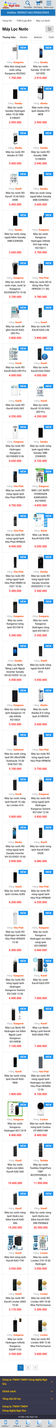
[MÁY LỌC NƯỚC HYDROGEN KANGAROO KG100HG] (41, 475)
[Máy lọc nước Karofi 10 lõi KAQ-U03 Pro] (41, 390)
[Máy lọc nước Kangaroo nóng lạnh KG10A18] (15, 605)
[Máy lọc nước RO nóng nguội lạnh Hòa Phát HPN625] (15, 520)
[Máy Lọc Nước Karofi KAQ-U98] (41, 520)
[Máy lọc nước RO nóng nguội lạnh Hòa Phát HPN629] (15, 475)
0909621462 (25, 12)
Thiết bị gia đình (24, 20)
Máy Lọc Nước (43, 20)
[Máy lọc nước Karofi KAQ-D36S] (41, 352)
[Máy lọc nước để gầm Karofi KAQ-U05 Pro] (15, 311)
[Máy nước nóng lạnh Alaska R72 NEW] (41, 93)
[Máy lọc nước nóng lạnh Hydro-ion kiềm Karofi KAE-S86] (15, 1198)
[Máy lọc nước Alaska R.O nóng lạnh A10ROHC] (41, 694)
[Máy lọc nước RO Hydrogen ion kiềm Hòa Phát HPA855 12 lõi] (15, 917)
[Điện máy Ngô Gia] (10, 5)
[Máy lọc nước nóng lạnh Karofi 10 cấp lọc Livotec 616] (15, 783)
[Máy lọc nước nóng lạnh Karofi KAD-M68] (15, 1061)
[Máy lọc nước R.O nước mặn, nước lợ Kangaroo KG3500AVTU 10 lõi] (15, 267)
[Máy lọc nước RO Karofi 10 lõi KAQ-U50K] (15, 178)
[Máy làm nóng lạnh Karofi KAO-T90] (15, 1242)
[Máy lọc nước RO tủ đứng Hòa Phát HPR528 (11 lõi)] (41, 267)
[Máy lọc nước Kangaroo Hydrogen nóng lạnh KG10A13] (41, 605)
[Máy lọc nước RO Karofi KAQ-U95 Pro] (15, 352)
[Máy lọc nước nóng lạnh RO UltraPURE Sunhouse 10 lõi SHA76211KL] (15, 739)
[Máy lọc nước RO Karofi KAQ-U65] (15, 390)
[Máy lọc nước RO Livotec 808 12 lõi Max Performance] (41, 1324)
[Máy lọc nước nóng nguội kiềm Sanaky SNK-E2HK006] (15, 219)
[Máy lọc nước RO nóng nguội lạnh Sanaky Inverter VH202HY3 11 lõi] (41, 561)
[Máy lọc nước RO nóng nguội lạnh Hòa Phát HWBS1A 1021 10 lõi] (15, 561)
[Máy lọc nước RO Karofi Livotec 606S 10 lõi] (15, 1283)
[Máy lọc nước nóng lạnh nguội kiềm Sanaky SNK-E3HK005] (41, 431)
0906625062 (41, 12)
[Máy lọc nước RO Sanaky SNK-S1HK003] (41, 137)
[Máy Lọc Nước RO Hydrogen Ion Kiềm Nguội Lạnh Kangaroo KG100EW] (15, 1013)
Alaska (23, 37)
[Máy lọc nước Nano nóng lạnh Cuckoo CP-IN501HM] (41, 1109)
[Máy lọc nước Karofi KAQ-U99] (41, 965)
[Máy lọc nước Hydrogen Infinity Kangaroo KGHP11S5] (15, 1324)
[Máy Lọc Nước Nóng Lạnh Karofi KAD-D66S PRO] (41, 1013)
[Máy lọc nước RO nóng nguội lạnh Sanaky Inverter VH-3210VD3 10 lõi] (15, 831)
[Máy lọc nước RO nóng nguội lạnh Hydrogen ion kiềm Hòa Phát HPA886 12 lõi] (41, 1061)
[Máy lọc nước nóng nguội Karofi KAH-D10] (41, 650)
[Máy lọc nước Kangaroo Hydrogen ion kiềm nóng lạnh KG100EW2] (41, 917)
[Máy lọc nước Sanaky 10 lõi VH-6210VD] (41, 51)
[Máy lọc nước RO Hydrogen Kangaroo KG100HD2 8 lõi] (15, 431)
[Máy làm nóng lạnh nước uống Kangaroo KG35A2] (15, 51)
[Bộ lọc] (49, 29)
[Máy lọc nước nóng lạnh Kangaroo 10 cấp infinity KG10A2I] (15, 694)
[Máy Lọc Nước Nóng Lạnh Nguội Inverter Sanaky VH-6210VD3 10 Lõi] (15, 650)
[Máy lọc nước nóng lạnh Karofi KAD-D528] (41, 831)
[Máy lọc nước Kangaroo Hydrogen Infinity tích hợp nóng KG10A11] (41, 219)
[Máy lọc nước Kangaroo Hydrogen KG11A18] (15, 1109)
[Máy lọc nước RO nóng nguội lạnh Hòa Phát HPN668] (41, 876)
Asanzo (38, 37)
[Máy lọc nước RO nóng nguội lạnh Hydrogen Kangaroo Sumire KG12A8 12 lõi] (15, 965)
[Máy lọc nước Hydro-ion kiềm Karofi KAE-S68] (15, 1150)
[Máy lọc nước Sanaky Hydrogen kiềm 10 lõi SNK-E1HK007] (15, 93)
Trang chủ (7, 20)
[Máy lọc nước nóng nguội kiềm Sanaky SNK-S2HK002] (41, 178)
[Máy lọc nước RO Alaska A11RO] (15, 137)
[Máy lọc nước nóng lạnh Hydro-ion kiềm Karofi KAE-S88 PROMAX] (41, 1198)
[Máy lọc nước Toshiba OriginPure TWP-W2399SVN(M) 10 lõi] (41, 1150)
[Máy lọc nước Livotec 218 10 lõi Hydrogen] (41, 1242)
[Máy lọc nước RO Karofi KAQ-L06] (41, 311)
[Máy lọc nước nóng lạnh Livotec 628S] (15, 876)
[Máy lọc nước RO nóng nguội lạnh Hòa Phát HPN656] (41, 739)
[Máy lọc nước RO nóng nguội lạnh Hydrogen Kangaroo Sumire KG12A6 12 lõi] (41, 783)
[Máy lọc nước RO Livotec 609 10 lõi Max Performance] (41, 1283)
